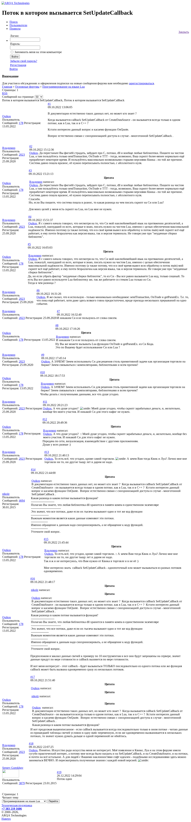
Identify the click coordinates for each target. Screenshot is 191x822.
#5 (29, 244)
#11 (45, 401)
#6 (38, 290)
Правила (15, 28)
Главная (7, 86)
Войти (14, 69)
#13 (46, 452)
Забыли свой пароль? (23, 61)
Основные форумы (27, 86)
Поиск (14, 21)
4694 (22, 500)
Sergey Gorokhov (12, 767)
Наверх (6, 818)
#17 (32, 676)
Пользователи (18, 25)
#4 (29, 216)
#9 (42, 354)
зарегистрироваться (141, 83)
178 (21, 123)
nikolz (6, 493)
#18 (31, 743)
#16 (32, 578)
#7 (58, 311)
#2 (30, 146)
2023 (22, 154)
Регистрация (18, 65)
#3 (30, 170)
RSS (4, 93)
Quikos (6, 116)
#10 (42, 372)
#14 (33, 469)
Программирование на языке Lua (63, 86)
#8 (56, 325)
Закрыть (184, 32)
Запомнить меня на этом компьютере (38, 52)
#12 (45, 419)
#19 (59, 772)
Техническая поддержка (16, 805)
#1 (49, 103)
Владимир (8, 148)
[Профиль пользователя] (10, 776)
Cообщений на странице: (18, 96)
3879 (22, 783)
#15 (46, 539)
